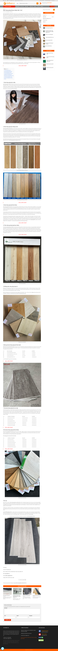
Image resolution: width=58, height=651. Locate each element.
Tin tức (38, 6)
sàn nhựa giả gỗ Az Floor (31, 516)
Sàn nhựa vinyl (25, 637)
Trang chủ (17, 6)
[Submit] (37, 3)
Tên (5, 615)
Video (44, 21)
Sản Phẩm (26, 6)
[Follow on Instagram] (41, 637)
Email (18, 615)
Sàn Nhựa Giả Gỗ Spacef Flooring (49, 43)
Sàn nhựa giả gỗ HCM (49, 40)
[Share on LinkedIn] (25, 579)
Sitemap (23, 638)
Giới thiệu (22, 6)
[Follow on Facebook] (39, 637)
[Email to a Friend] (22, 579)
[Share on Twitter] (20, 579)
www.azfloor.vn (7, 573)
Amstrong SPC (33, 219)
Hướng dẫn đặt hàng (47, 0)
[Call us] (54, 0)
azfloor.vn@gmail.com (8, 575)
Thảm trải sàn (29, 637)
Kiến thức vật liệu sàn (46, 18)
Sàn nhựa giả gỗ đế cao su (50, 37)
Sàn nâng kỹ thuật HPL (49, 27)
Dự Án (35, 6)
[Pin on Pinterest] (23, 579)
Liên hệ (42, 6)
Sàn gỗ (22, 637)
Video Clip (31, 6)
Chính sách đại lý (42, 0)
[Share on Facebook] (19, 579)
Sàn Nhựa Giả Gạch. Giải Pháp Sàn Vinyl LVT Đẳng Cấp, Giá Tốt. (49, 31)
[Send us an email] (53, 0)
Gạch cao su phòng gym (49, 34)
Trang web (30, 615)
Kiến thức (44, 16)
